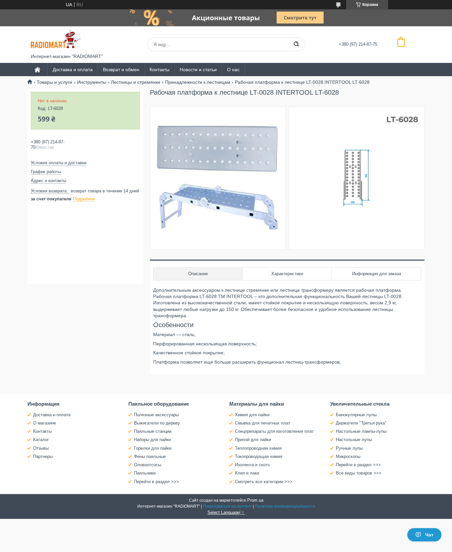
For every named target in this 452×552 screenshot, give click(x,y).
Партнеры (43, 456)
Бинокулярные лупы (356, 414)
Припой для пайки (253, 439)
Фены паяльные (150, 456)
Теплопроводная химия (258, 448)
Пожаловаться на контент (227, 506)
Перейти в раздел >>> (156, 481)
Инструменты (91, 82)
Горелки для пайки (152, 448)
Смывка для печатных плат (262, 423)
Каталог (41, 439)
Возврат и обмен (121, 69)
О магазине (44, 423)
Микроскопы (348, 456)
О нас (233, 69)
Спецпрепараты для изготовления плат (274, 431)
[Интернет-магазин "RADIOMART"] (55, 39)
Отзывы (41, 448)
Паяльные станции (152, 431)
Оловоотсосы (147, 464)
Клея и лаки (247, 473)
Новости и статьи (198, 69)
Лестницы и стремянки (135, 82)
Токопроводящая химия (258, 456)
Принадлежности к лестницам (197, 82)
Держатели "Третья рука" (361, 423)
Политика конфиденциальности (285, 506)
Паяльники (145, 473)
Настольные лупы (354, 439)
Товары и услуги (54, 82)
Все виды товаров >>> (359, 473)
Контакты (159, 69)
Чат (429, 534)
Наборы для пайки (152, 439)
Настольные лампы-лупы (361, 431)
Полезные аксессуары (156, 414)
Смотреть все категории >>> (264, 481)
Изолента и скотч (252, 464)
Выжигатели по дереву (157, 423)
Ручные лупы (349, 448)
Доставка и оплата (73, 69)
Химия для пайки (252, 414)
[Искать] (296, 44)
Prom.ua (255, 500)
